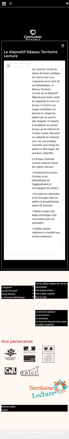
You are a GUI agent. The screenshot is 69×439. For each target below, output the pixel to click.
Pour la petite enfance (44, 290)
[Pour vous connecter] (11, 3)
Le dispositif (6, 287)
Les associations (42, 315)
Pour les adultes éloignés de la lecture (51, 283)
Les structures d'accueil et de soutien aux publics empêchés (51, 323)
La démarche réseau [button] (45, 248)
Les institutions (41, 318)
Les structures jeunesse (45, 311)
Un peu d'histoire (8, 293)
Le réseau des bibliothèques (13, 297)
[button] (67, 3)
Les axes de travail (9, 290)
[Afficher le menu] (4, 3)
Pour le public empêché (45, 293)
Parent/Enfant (41, 286)
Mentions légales (8, 406)
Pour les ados (41, 296)
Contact (4, 409)
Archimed (23, 432)
